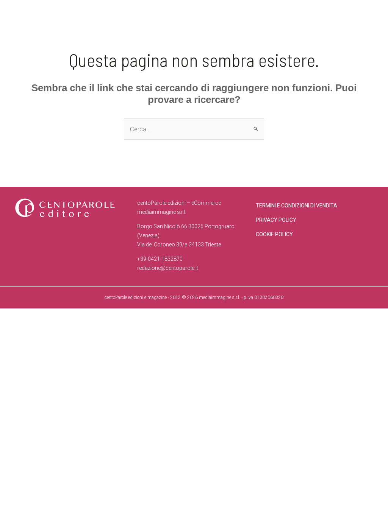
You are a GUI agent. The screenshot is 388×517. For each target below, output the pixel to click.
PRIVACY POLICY (276, 220)
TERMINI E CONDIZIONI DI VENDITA (296, 205)
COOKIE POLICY (274, 234)
